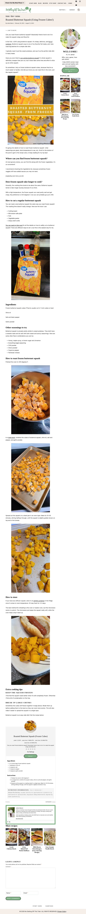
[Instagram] (80, 1)
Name (8, 893)
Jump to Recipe (11, 30)
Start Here (33, 3)
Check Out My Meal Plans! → (14, 3)
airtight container (39, 601)
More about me (70, 70)
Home (70, 3)
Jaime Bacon (10, 23)
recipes (45, 3)
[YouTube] (76, 5)
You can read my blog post (14, 225)
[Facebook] (76, 1)
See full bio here (19, 818)
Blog (40, 3)
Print (30, 756)
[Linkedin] (9, 822)
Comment (8, 866)
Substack (72, 9)
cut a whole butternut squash (29, 58)
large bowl (11, 437)
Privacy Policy (61, 911)
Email (26, 893)
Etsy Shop (52, 3)
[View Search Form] (78, 10)
